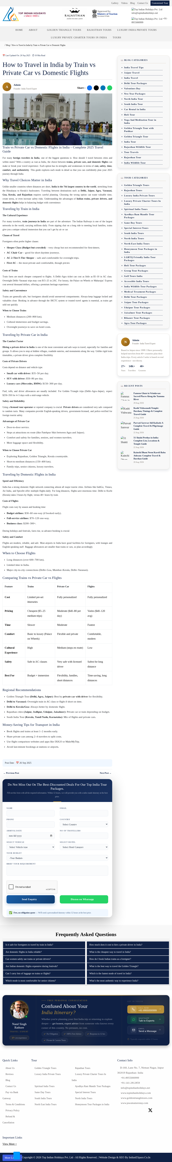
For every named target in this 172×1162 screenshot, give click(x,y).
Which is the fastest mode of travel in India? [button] (110, 973)
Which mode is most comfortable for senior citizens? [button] (31, 980)
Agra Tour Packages (135, 323)
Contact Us (142, 3)
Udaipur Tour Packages (137, 307)
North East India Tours (137, 243)
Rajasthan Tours (99, 30)
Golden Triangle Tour (18, 696)
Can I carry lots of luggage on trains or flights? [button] (28, 973)
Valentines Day (132, 88)
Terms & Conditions (15, 1104)
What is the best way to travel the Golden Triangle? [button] (113, 966)
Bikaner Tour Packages (137, 318)
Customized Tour (160, 3)
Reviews (9, 1074)
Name (10, 808)
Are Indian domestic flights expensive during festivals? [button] (32, 966)
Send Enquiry (30, 899)
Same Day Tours (133, 223)
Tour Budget (14, 853)
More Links (11, 1157)
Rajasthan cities (15, 712)
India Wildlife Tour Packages (140, 286)
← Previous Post (11, 773)
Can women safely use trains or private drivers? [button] (28, 959)
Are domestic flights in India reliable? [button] (24, 952)
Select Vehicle (15, 842)
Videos (124, 3)
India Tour (130, 142)
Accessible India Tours (136, 281)
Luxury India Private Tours (137, 30)
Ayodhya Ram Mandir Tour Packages (92, 1086)
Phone (10, 819)
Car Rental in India (135, 109)
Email (63, 808)
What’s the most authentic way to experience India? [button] (113, 980)
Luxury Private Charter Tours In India (79, 37)
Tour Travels (131, 152)
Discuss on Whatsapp (82, 899)
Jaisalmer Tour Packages (138, 312)
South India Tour (15, 717)
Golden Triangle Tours (64, 30)
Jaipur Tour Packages (136, 302)
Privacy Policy (12, 1110)
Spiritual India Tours (136, 209)
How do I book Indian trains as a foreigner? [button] (110, 959)
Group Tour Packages (136, 270)
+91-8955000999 (130, 1077)
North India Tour (133, 99)
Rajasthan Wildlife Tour (137, 147)
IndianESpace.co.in (139, 1157)
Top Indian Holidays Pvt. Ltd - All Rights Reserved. (70, 1157)
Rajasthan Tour (132, 157)
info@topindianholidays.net (135, 1088)
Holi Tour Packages (135, 265)
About (33, 30)
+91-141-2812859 (130, 1082)
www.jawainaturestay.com (134, 1103)
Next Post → (105, 773)
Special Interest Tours (136, 228)
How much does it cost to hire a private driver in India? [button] (115, 944)
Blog (132, 3)
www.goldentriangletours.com (136, 1098)
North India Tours (134, 238)
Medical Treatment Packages (140, 291)
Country (65, 819)
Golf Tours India (133, 276)
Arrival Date (14, 831)
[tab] (44, 944)
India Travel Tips (134, 67)
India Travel (131, 78)
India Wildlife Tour (135, 163)
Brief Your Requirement (21, 864)
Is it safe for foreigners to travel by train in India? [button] (29, 944)
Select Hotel (68, 842)
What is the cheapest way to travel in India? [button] (110, 952)
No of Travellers (70, 831)
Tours (117, 37)
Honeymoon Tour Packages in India (91, 1104)
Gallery (114, 3)
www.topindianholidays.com (136, 1093)
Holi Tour (129, 114)
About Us (9, 1068)
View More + (10, 1144)
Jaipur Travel (132, 72)
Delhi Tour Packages (135, 83)
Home (19, 30)
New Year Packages (134, 93)
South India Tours (134, 233)
